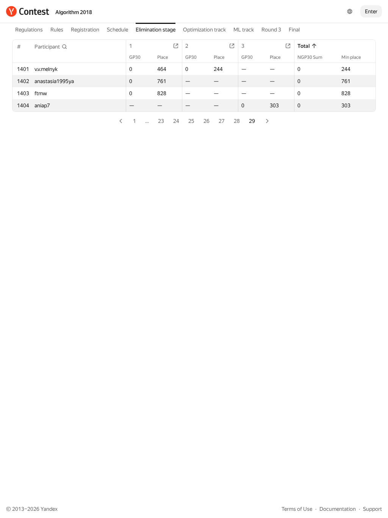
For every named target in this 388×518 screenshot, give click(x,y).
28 (237, 121)
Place (162, 57)
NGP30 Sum (309, 57)
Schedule (117, 30)
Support (372, 509)
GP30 (135, 57)
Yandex (49, 509)
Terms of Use (297, 509)
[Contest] (27, 11)
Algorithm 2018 (73, 12)
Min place (351, 57)
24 (176, 121)
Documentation (337, 509)
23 (161, 121)
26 (206, 121)
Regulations (29, 30)
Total (303, 46)
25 (191, 121)
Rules (56, 30)
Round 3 (271, 30)
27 (222, 121)
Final (294, 30)
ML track (243, 30)
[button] (50, 47)
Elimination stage (155, 30)
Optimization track (204, 30)
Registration (85, 30)
